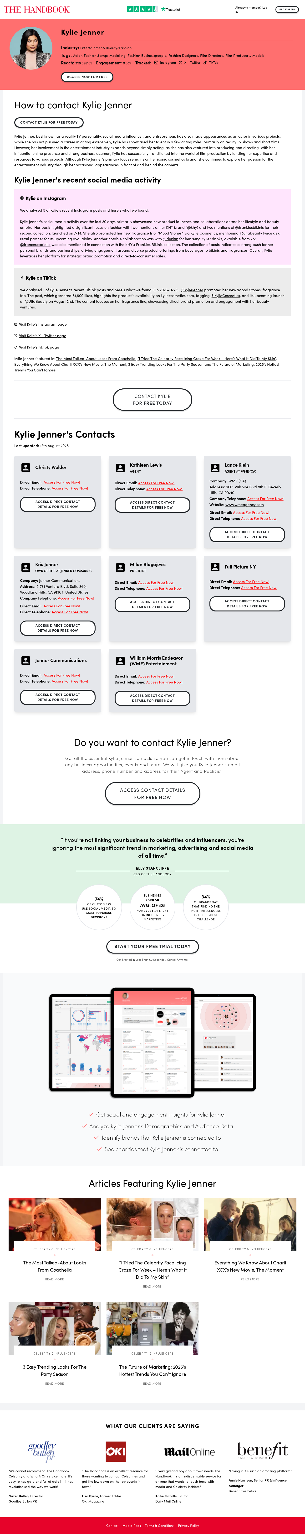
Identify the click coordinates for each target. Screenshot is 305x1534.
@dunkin (170, 238)
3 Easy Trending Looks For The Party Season (165, 364)
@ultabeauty (250, 232)
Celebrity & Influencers (55, 1249)
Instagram (168, 62)
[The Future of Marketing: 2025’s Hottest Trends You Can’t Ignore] (153, 1328)
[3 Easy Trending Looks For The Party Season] (55, 1328)
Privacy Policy (188, 1525)
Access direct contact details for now (58, 504)
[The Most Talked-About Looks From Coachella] (55, 1224)
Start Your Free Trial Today (152, 946)
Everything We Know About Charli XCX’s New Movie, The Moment (70, 364)
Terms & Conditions (159, 1525)
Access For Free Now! (62, 482)
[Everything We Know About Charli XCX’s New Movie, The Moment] (250, 1224)
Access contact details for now (152, 793)
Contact (112, 1525)
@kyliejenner (192, 289)
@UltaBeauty (36, 301)
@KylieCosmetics (225, 295)
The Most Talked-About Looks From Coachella (96, 358)
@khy (192, 227)
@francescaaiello (35, 244)
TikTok (213, 62)
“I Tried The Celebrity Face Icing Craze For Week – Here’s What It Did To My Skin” (206, 358)
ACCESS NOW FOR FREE (87, 76)
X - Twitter (192, 62)
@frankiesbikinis (249, 227)
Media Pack (131, 1525)
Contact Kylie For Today (49, 122)
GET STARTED (287, 9)
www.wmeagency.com (244, 504)
